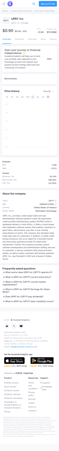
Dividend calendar (12, 394)
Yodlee (31, 403)
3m (17, 97)
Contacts (32, 410)
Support (46, 383)
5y (38, 97)
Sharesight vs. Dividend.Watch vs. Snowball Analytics (12, 405)
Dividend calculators (13, 398)
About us (32, 407)
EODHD (19, 373)
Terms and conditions (32, 386)
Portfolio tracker (11, 383)
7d (7, 97)
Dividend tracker (11, 390)
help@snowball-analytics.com (23, 346)
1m (12, 97)
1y (33, 97)
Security (32, 399)
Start (49, 59)
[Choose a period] (48, 97)
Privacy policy (31, 393)
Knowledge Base (47, 388)
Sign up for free (48, 4)
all (43, 97)
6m (22, 97)
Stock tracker (10, 386)
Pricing (7, 411)
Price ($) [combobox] (46, 91)
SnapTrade (28, 373)
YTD (27, 97)
